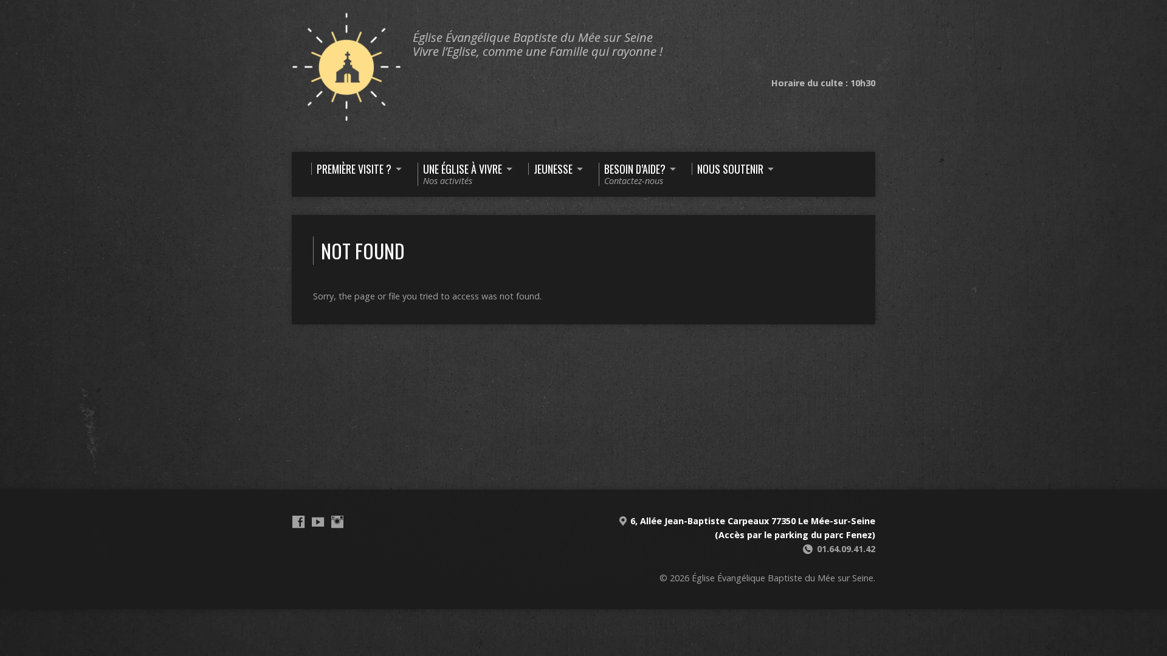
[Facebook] (298, 522)
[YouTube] (318, 522)
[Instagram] (337, 522)
